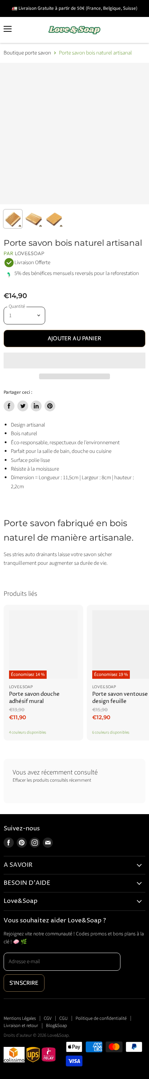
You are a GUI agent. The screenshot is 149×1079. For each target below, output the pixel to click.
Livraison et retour (21, 1025)
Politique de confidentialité (101, 1018)
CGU (63, 1018)
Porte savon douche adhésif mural (34, 697)
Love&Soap (29, 253)
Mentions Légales (20, 1018)
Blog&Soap (56, 1025)
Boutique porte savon (27, 53)
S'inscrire (24, 982)
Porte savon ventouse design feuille (120, 697)
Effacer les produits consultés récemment (52, 780)
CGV (47, 1018)
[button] (74, 360)
